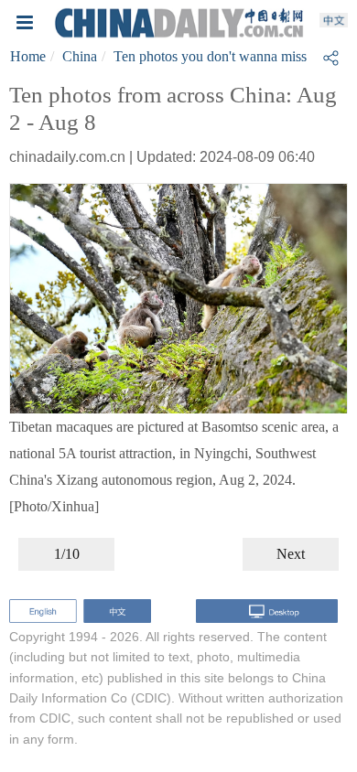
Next (290, 554)
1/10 (67, 554)
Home (28, 56)
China (79, 56)
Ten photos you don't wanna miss (210, 56)
